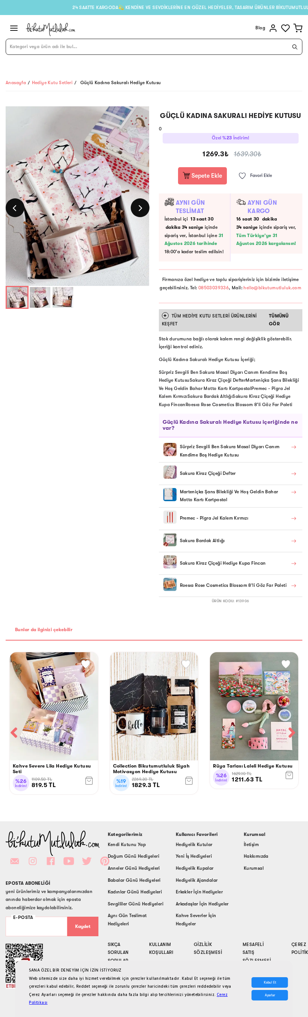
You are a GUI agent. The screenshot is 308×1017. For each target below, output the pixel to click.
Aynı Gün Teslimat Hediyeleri (127, 919)
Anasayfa (16, 82)
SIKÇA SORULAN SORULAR (118, 952)
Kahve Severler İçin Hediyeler (196, 919)
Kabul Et (270, 982)
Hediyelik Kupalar (195, 868)
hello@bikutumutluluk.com (272, 287)
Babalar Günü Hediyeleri (134, 880)
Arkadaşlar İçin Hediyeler (202, 904)
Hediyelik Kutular (194, 844)
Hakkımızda (256, 856)
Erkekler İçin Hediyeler (199, 892)
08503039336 (213, 287)
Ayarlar (270, 995)
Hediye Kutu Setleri (52, 82)
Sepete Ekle (206, 175)
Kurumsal (254, 868)
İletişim (251, 844)
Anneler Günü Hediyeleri (134, 868)
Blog (260, 27)
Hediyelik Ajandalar (197, 880)
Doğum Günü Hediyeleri (133, 856)
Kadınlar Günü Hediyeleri (135, 892)
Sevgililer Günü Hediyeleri (135, 904)
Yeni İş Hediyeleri (194, 856)
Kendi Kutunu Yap (127, 844)
